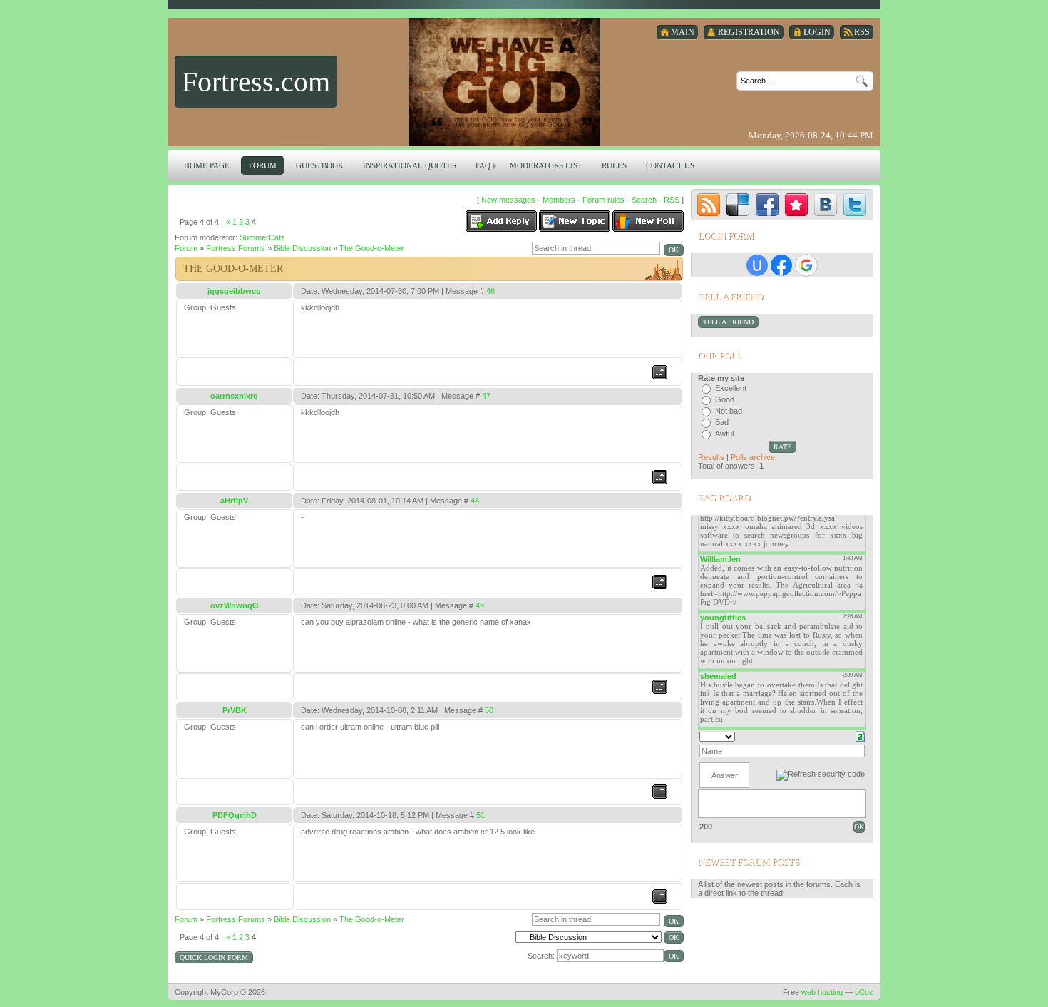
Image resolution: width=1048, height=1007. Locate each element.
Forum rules (603, 199)
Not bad (728, 411)
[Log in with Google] (806, 265)
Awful (724, 433)
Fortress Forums (235, 248)
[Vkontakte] (825, 204)
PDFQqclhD (234, 815)
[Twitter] (854, 204)
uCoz (864, 992)
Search (644, 199)
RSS (671, 199)
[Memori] (796, 204)
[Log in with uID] (757, 265)
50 (489, 710)
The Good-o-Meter (371, 248)
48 (475, 500)
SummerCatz (262, 237)
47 (486, 396)
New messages (508, 199)
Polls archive (753, 457)
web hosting (822, 992)
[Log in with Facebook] (781, 265)
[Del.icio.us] (737, 204)
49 (480, 605)
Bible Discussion (302, 248)
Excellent (730, 388)
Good (724, 399)
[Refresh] (860, 735)
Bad (722, 422)
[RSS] (708, 204)
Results (711, 457)
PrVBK (234, 710)
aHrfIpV (234, 500)
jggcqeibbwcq (234, 291)
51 (480, 815)
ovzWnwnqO (234, 605)
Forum (186, 248)
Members (559, 199)
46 (490, 291)
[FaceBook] (767, 204)
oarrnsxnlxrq (234, 396)
